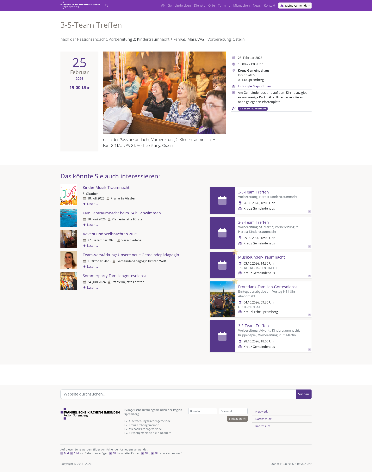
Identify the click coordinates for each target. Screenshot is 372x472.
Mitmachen (241, 5)
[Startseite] (80, 5)
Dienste (199, 5)
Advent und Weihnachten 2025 (110, 233)
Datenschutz (263, 419)
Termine (224, 5)
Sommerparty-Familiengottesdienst (114, 275)
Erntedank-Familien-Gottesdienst (267, 286)
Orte (211, 5)
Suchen (303, 394)
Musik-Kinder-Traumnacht (261, 257)
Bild (66, 453)
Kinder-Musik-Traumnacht (106, 187)
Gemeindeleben (179, 5)
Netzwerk (261, 411)
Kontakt (269, 5)
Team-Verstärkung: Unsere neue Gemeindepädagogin (131, 254)
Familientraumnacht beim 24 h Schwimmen (122, 213)
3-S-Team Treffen (253, 192)
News (257, 5)
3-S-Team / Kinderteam (252, 108)
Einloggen (236, 418)
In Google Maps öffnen (254, 86)
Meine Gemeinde (295, 5)
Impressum (262, 426)
